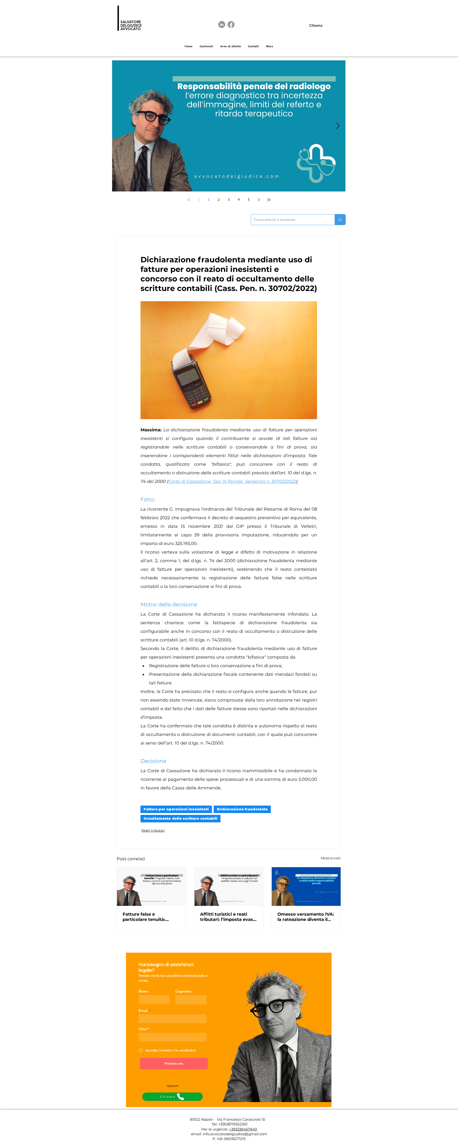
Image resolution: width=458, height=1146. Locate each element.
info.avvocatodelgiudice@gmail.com (235, 1134)
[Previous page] (198, 199)
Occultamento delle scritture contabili (180, 818)
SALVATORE (130, 22)
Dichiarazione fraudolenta (242, 809)
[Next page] (259, 199)
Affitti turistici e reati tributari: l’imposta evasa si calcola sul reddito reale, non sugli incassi (228, 917)
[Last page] (269, 199)
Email (143, 1010)
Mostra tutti (331, 858)
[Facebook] (231, 24)
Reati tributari (153, 830)
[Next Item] (338, 126)
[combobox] (172, 1037)
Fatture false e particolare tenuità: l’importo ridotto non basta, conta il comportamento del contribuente (146, 917)
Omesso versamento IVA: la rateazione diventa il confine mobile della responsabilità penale (305, 917)
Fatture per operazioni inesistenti (176, 809)
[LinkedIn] (221, 24)
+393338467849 (243, 1129)
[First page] (188, 199)
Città (143, 1029)
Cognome (183, 991)
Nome (144, 991)
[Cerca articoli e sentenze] (340, 219)
